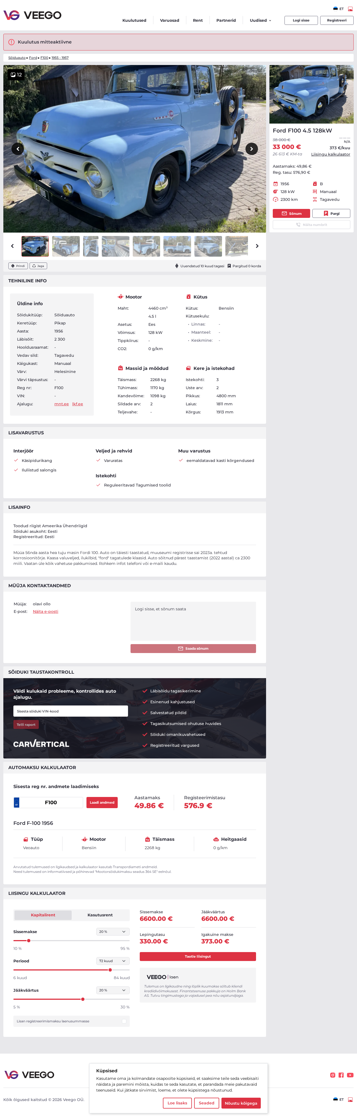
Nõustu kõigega (241, 1103)
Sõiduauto (17, 58)
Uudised (258, 20)
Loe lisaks (177, 1102)
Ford (33, 58)
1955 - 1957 (60, 58)
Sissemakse (25, 932)
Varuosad (169, 20)
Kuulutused (134, 20)
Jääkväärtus (25, 990)
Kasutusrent (100, 914)
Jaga (40, 266)
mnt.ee (61, 403)
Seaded (206, 1102)
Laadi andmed (102, 802)
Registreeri (337, 20)
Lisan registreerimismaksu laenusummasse (53, 1021)
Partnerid (226, 20)
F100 (44, 58)
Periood (21, 961)
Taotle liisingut (198, 956)
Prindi (20, 266)
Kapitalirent (43, 914)
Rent (198, 20)
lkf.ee (77, 403)
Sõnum (295, 213)
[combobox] (338, 9)
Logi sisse (301, 20)
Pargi (335, 213)
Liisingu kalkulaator (330, 154)
